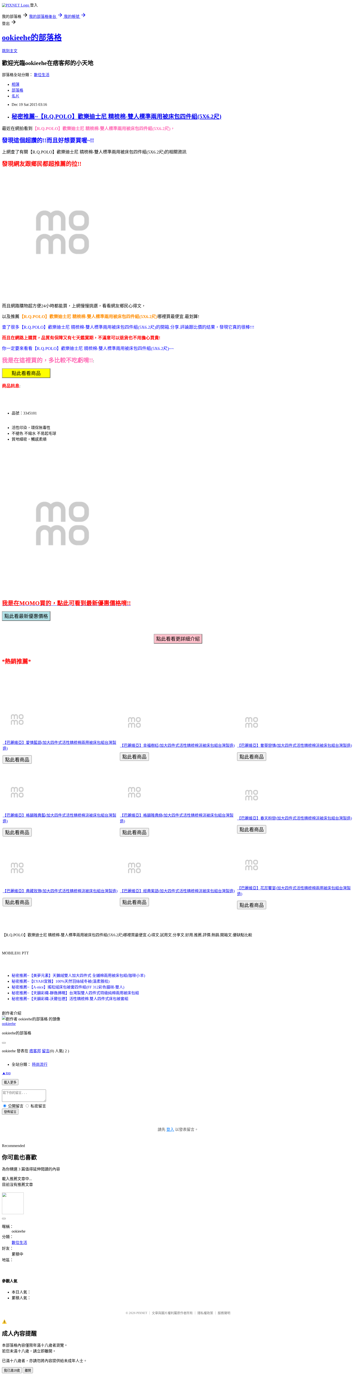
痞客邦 (35, 1051)
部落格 (17, 90)
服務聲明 (224, 1313)
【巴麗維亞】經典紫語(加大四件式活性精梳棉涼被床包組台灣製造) (177, 891)
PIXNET (141, 1313)
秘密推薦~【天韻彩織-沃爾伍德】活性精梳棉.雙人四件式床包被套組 (70, 999)
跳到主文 (9, 51)
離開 (28, 1370)
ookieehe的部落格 (32, 37)
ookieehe (9, 1024)
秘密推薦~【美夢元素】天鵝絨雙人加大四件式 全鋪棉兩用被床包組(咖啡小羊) (78, 975)
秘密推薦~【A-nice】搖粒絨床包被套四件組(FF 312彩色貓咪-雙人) (68, 987)
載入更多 (10, 1082)
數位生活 (41, 75)
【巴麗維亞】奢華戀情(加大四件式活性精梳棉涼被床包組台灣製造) (294, 745)
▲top (6, 1073)
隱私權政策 (205, 1313)
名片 (15, 96)
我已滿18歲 (12, 1370)
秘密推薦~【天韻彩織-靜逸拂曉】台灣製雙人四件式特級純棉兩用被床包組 (75, 993)
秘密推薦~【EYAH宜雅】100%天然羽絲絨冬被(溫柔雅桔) (60, 981)
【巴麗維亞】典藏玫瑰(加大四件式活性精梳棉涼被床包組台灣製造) (60, 891)
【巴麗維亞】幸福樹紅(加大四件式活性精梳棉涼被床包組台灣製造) (177, 745)
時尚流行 (39, 1064)
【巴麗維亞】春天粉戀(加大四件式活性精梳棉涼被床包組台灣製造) (294, 818)
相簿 (15, 84)
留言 (46, 1051)
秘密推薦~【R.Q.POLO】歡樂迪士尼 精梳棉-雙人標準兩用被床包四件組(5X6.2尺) (116, 116)
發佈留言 (10, 1112)
